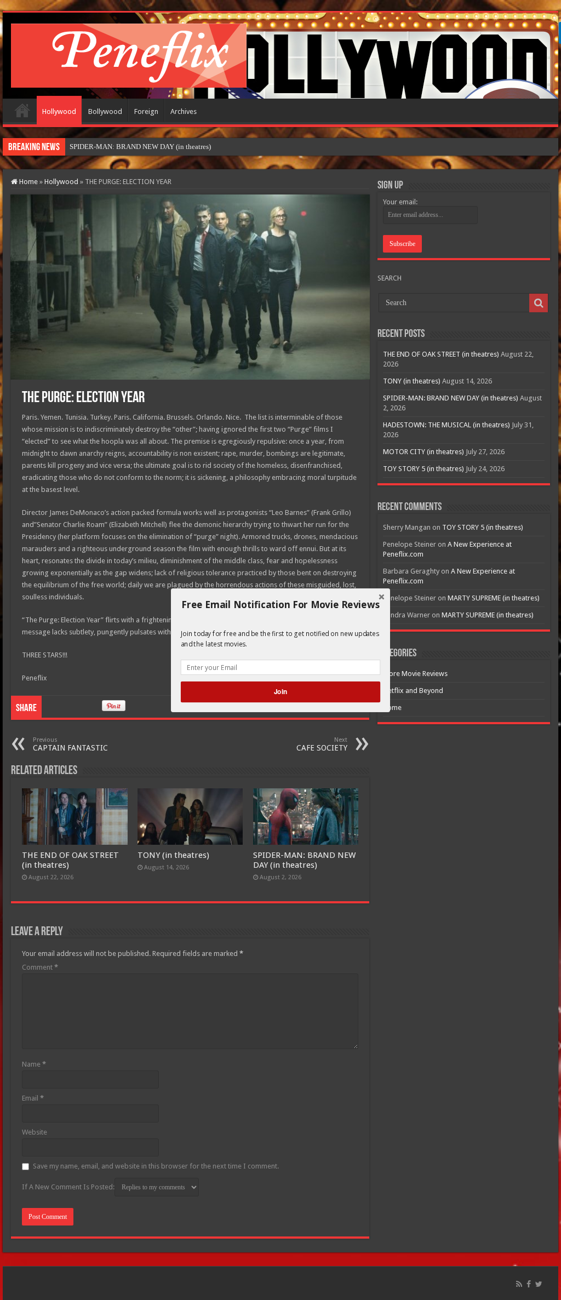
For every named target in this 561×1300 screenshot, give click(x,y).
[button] (280, 604)
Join (280, 691)
